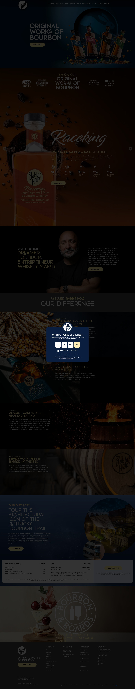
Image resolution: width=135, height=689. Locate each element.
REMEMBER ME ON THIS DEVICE (69, 350)
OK (77, 345)
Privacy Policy (73, 358)
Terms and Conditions (65, 358)
